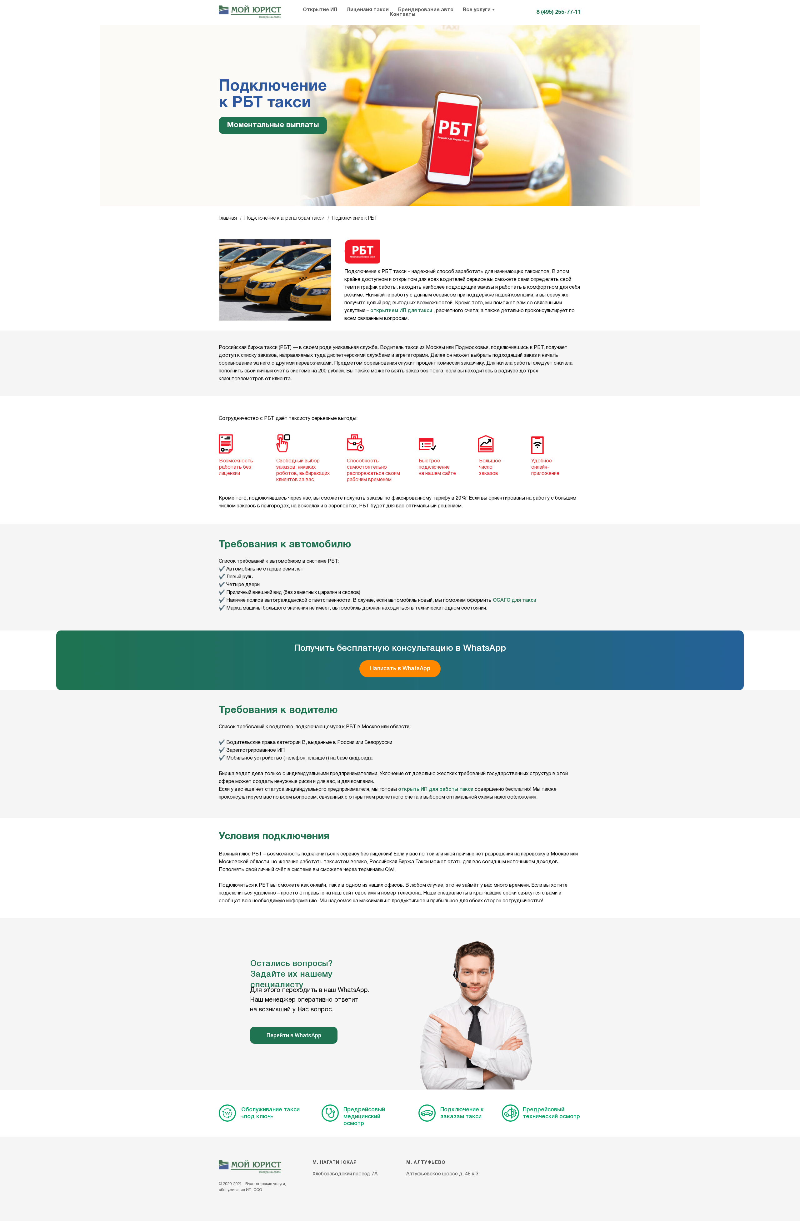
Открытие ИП (320, 10)
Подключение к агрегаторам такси (284, 218)
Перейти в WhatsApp (294, 1035)
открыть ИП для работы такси (435, 789)
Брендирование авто (425, 10)
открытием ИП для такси (401, 311)
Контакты (402, 14)
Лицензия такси (368, 10)
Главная (228, 218)
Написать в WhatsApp (400, 668)
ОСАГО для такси (514, 600)
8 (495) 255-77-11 (558, 12)
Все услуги (477, 10)
